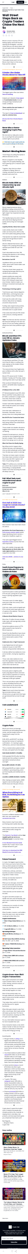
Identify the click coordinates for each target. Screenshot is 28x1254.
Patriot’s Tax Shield (11, 835)
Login (13, 2)
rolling (17, 1039)
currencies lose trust (8, 818)
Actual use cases (7, 489)
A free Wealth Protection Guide (12, 843)
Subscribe (20, 2)
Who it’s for (6, 491)
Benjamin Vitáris (11, 31)
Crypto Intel (5, 8)
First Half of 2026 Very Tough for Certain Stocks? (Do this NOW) (13, 504)
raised (6, 1055)
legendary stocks (7, 542)
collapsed (7, 1081)
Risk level (5, 485)
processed (12, 1091)
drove (16, 1065)
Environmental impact (9, 487)
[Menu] (26, 2)
